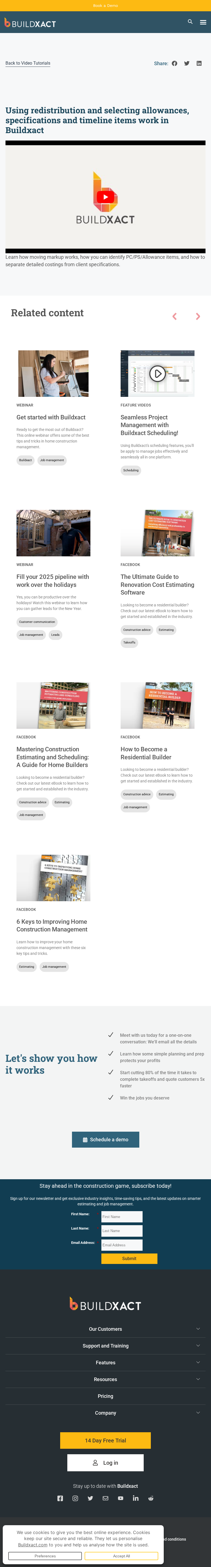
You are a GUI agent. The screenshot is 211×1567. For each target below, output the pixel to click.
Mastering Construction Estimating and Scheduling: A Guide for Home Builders (52, 757)
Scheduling (130, 470)
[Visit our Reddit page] (151, 1499)
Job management (52, 460)
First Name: (85, 1214)
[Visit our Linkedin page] (135, 1499)
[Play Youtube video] (105, 197)
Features (105, 1362)
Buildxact (25, 460)
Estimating (166, 630)
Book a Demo (105, 5)
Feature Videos (136, 405)
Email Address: (85, 1243)
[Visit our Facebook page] (60, 1499)
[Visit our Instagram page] (75, 1499)
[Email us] (105, 1499)
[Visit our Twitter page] (90, 1499)
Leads (55, 635)
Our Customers (105, 1329)
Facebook (130, 564)
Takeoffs (129, 642)
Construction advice (137, 630)
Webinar (24, 405)
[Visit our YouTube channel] (120, 1499)
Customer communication (37, 622)
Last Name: (85, 1228)
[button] (203, 22)
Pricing (105, 1396)
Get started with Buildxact (50, 417)
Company (105, 1413)
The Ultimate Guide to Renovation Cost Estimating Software (157, 584)
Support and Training (106, 1346)
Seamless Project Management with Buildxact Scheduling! (149, 425)
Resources (105, 1379)
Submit (129, 1258)
